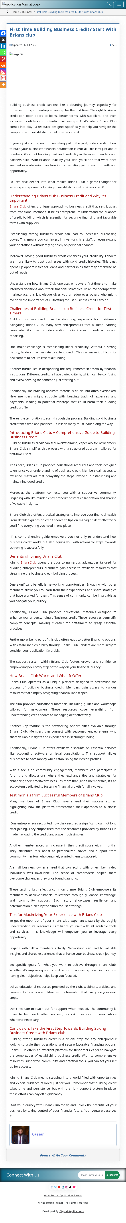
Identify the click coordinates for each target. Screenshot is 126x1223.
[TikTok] (70, 1187)
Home (15, 12)
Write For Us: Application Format (63, 1195)
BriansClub (28, 562)
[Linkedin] (3, 46)
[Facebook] (3, 33)
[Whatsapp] (3, 52)
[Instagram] (3, 72)
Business (27, 12)
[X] (3, 39)
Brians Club (18, 206)
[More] (3, 84)
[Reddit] (3, 65)
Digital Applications (71, 1211)
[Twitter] (56, 1187)
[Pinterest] (3, 59)
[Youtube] (59, 1187)
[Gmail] (3, 78)
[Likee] (74, 1187)
